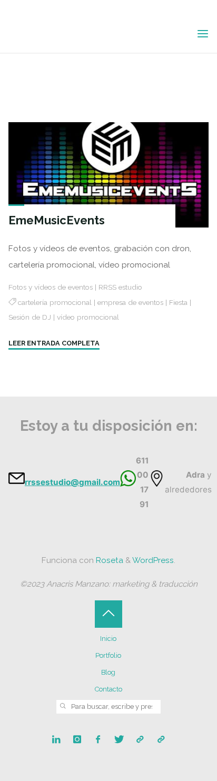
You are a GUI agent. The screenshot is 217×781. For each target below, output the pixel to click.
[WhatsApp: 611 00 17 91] (161, 739)
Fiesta (178, 302)
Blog (108, 672)
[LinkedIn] (56, 739)
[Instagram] (77, 739)
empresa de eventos (130, 302)
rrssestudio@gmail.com (72, 482)
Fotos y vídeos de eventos (50, 286)
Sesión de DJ (29, 316)
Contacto (108, 689)
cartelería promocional (55, 302)
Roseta (108, 560)
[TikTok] (140, 739)
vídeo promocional (88, 316)
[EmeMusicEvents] (108, 175)
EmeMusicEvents (56, 220)
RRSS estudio (120, 286)
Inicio (108, 638)
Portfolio (108, 655)
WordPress (153, 560)
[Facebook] (98, 739)
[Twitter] (119, 739)
